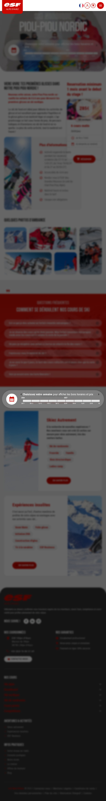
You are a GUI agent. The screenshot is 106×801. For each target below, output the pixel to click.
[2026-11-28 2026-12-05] (27, 401)
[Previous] (21, 394)
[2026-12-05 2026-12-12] (35, 401)
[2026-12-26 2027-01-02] (61, 401)
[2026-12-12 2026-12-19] (44, 401)
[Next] (99, 394)
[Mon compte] (87, 5)
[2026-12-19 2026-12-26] (53, 401)
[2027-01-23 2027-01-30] (95, 401)
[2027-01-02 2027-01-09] (70, 401)
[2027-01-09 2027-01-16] (78, 401)
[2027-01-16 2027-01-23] (87, 401)
